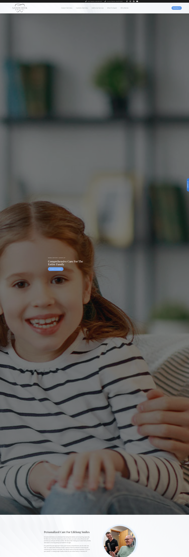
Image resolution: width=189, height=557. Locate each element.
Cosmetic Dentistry (82, 8)
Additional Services (98, 8)
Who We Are (124, 8)
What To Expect (112, 8)
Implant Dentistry (66, 8)
